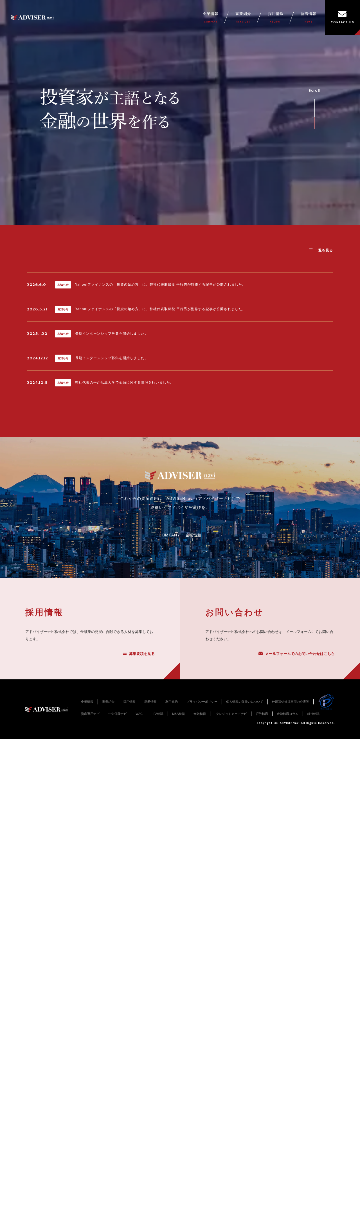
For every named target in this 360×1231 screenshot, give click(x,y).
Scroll (315, 90)
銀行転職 (313, 713)
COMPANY (180, 535)
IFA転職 (158, 713)
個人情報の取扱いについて (244, 701)
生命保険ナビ (117, 713)
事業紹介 (243, 17)
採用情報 (276, 17)
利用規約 (171, 701)
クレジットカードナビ (231, 713)
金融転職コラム (287, 713)
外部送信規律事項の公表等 (290, 701)
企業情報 (211, 17)
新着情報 (308, 17)
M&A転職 (178, 713)
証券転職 (262, 713)
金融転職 (200, 713)
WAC (139, 713)
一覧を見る (324, 250)
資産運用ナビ (90, 713)
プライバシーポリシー (201, 701)
